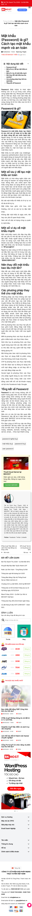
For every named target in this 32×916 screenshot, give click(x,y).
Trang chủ (6, 21)
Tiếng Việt (17, 868)
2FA (2, 325)
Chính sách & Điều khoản (10, 851)
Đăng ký (27, 649)
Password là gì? (11, 67)
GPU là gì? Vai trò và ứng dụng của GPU (25, 548)
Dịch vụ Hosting (6, 817)
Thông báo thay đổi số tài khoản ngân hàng (15, 601)
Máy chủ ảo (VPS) (7, 821)
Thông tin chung (7, 844)
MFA (3, 336)
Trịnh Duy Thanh (21, 52)
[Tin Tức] (8, 631)
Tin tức (8, 639)
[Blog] (24, 631)
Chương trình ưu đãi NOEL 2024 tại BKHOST (15, 584)
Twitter (18, 537)
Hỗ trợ (3, 848)
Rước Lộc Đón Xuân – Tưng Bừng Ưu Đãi (14, 569)
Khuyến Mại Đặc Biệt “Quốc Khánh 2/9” (14, 565)
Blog (12, 21)
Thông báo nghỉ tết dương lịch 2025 (13, 573)
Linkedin (24, 537)
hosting (23, 430)
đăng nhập (10, 615)
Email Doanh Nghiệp (8, 828)
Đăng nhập (22, 10)
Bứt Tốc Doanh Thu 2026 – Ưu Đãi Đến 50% (15, 562)
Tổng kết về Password (13, 83)
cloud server (11, 485)
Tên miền (4, 840)
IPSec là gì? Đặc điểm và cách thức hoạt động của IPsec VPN (9, 548)
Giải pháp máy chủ (7, 825)
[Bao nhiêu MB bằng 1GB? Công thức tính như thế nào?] (16, 696)
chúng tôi (9, 102)
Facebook (12, 537)
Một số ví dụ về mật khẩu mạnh (16, 73)
